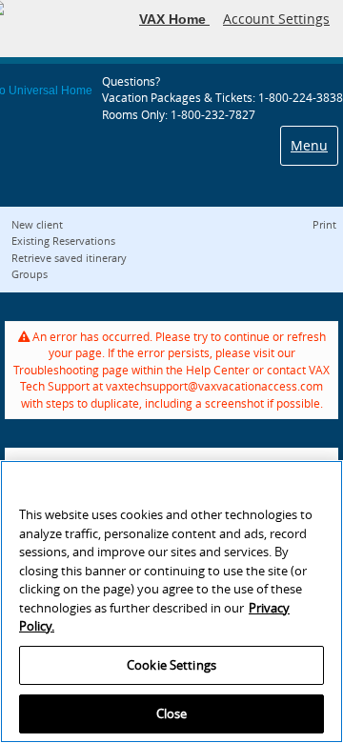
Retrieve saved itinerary (69, 258)
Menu (309, 145)
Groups (29, 274)
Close (172, 713)
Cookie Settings (171, 664)
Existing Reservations (63, 240)
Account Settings (276, 19)
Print (324, 224)
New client (37, 224)
